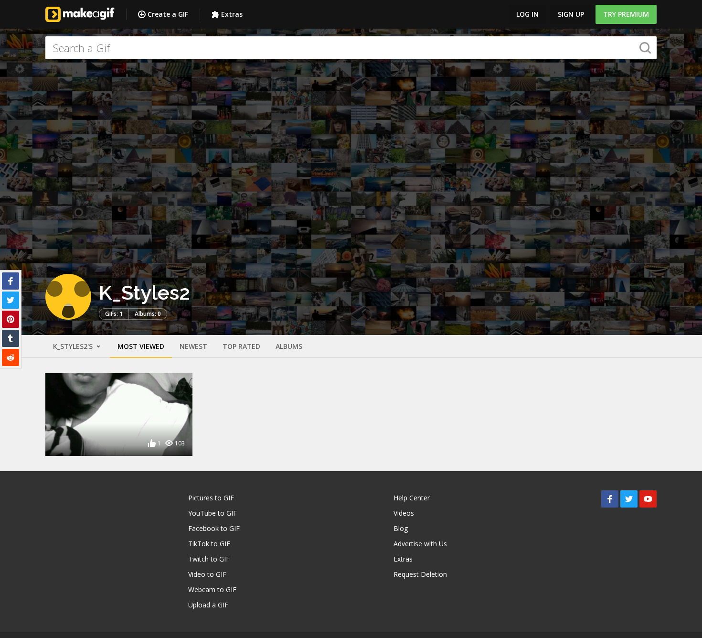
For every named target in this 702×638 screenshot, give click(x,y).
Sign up (571, 14)
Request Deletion (420, 574)
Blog (401, 528)
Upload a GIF (208, 604)
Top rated (241, 346)
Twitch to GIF (209, 558)
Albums (289, 346)
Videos (404, 513)
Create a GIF (168, 14)
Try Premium (626, 14)
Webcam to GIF (212, 589)
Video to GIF (207, 574)
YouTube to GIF (212, 513)
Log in (527, 14)
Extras (232, 14)
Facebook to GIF (214, 528)
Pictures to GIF (211, 497)
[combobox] (351, 47)
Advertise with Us (420, 543)
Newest (193, 346)
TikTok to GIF (209, 543)
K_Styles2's (74, 346)
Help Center (412, 497)
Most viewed (140, 346)
